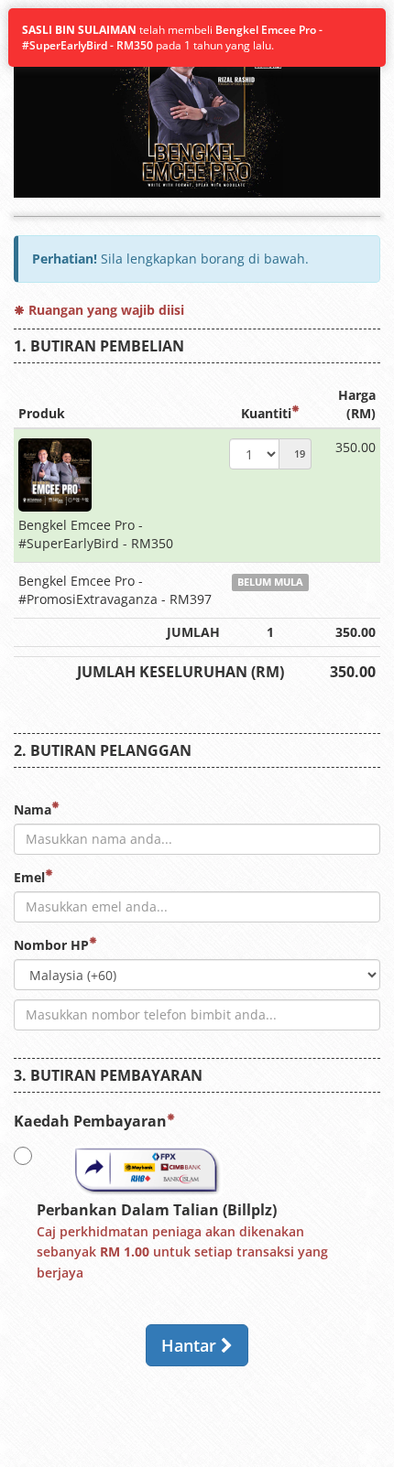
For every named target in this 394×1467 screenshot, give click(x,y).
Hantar (191, 1345)
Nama (32, 809)
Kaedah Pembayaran (90, 1121)
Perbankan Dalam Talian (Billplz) (182, 1241)
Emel (29, 877)
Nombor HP (51, 945)
